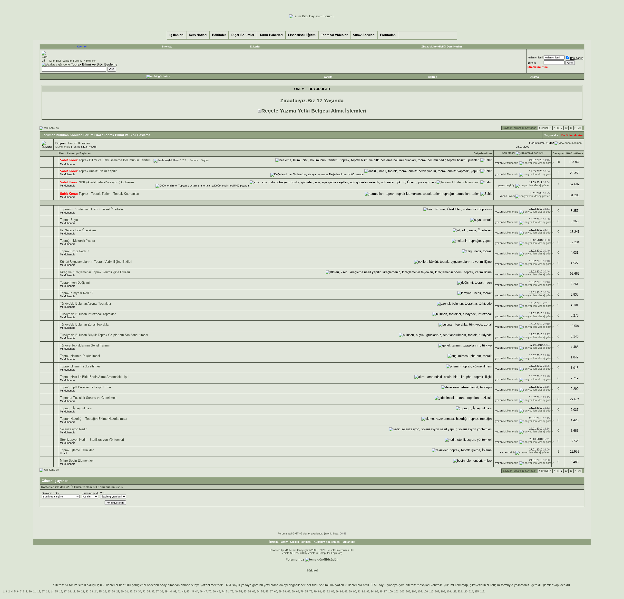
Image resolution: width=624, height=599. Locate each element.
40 (170, 591)
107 (437, 591)
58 (280, 591)
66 (288, 591)
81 (319, 591)
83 (323, 591)
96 (381, 591)
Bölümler (91, 60)
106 (425, 591)
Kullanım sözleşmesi (327, 541)
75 (306, 591)
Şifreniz (531, 62)
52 (240, 591)
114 (471, 591)
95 (376, 591)
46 (201, 591)
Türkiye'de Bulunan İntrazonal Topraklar (88, 314)
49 (236, 591)
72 (144, 591)
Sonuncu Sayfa (199, 160)
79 (315, 591)
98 (341, 591)
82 (328, 591)
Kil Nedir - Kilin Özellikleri (78, 230)
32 (130, 591)
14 (51, 591)
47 (205, 591)
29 (117, 591)
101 (396, 591)
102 (402, 591)
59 (284, 591)
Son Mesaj (508, 152)
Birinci (543, 127)
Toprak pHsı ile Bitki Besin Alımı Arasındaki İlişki (94, 377)
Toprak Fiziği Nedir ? (74, 251)
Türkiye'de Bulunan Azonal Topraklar (85, 303)
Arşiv (284, 541)
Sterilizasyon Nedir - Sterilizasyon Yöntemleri (92, 439)
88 (345, 591)
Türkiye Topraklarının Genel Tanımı (85, 345)
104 (414, 591)
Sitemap (167, 46)
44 (196, 591)
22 (87, 591)
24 (95, 591)
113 (465, 591)
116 (482, 591)
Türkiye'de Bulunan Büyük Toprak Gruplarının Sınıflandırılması (104, 335)
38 (161, 591)
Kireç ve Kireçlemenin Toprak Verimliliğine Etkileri (95, 272)
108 (443, 591)
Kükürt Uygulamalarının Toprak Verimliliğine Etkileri (96, 261)
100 (390, 591)
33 (135, 591)
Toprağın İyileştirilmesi (76, 408)
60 (275, 591)
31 (126, 591)
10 (566, 127)
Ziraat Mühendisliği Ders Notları (441, 46)
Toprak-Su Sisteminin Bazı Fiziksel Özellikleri (92, 209)
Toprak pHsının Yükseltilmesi (80, 366)
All (579, 127)
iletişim (495, 585)
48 (218, 591)
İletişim (274, 541)
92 (363, 591)
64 (258, 591)
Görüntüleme (574, 153)
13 (47, 591)
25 (100, 591)
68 (297, 591)
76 (302, 591)
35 (148, 591)
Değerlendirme (483, 153)
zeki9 (511, 452)
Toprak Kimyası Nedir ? (76, 293)
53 (245, 591)
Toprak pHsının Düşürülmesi (80, 356)
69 (293, 591)
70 (209, 591)
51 (227, 591)
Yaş (102, 493)
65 (253, 591)
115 (477, 591)
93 (367, 591)
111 (454, 591)
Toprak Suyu (69, 220)
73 (231, 591)
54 (249, 591)
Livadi (511, 196)
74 (223, 591)
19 (73, 591)
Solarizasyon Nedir (73, 429)
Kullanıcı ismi (535, 57)
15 (56, 591)
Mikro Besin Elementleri (77, 460)
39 (166, 591)
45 (192, 591)
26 (104, 591)
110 (431, 591)
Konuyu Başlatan (79, 153)
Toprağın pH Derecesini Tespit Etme (85, 387)
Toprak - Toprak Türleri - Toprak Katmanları (109, 194)
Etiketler (255, 46)
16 (60, 591)
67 (43, 591)
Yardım (328, 76)
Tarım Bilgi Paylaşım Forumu (65, 60)
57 (271, 591)
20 (78, 591)
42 (183, 591)
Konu (62, 153)
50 (558, 162)
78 (310, 591)
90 (354, 591)
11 (571, 127)
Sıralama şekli (50, 493)
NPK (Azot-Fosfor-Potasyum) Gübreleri (106, 182)
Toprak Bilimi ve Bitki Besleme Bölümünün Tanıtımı (115, 160)
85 (332, 591)
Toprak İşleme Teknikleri (77, 450)
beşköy (510, 185)
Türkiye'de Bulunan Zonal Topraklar (84, 324)
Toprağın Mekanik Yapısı (77, 241)
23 (91, 591)
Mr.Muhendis (62, 146)
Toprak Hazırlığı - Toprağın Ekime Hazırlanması (93, 419)
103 (408, 591)
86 (337, 591)
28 (113, 591)
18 (69, 591)
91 (359, 591)
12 (38, 591)
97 (385, 591)
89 (350, 591)
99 (174, 591)
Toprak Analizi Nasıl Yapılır (98, 171)
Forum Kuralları (79, 143)
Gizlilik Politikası (300, 541)
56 (266, 591)
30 (122, 591)
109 (449, 591)
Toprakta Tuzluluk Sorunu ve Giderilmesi (88, 398)
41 (179, 591)
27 (108, 591)
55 (262, 591)
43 (187, 591)
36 (152, 591)
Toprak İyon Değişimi (75, 282)
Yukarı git (349, 541)
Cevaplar (558, 153)
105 (420, 591)
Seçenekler (551, 135)
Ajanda (432, 76)
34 (139, 591)
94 (372, 591)
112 (460, 591)
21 (82, 591)
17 (65, 591)
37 (157, 591)
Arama (534, 76)
